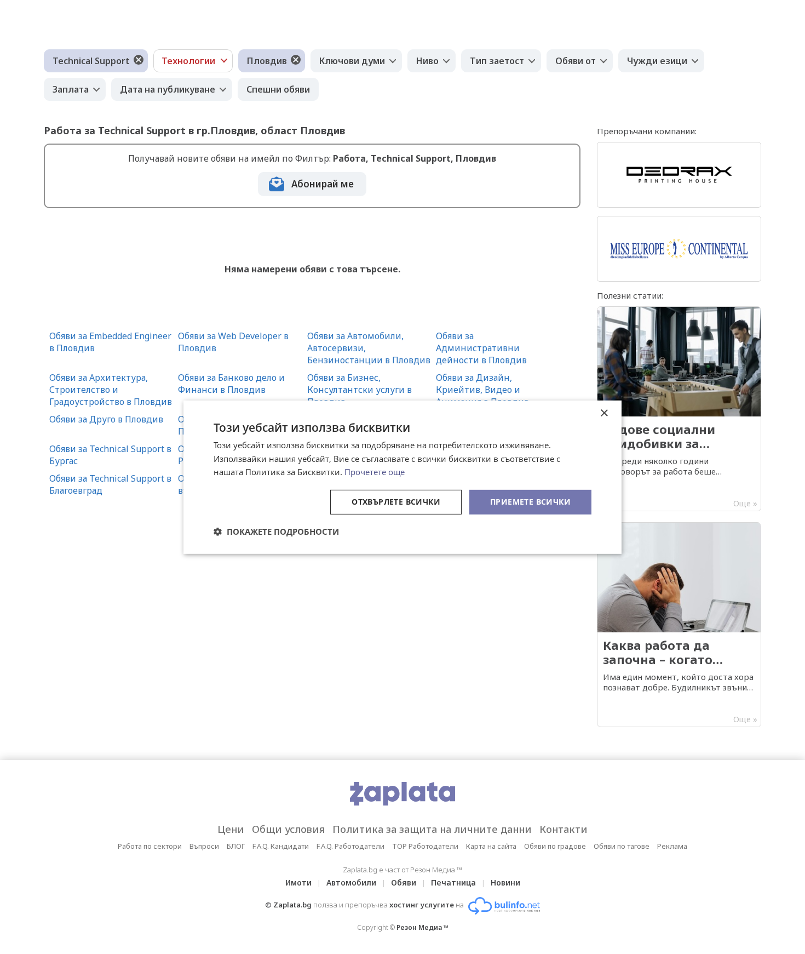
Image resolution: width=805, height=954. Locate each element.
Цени (230, 829)
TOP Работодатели (425, 846)
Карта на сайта (491, 846)
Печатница (453, 882)
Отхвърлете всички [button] (396, 501)
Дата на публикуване (167, 89)
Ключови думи (352, 61)
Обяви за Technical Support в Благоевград (110, 484)
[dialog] (402, 476)
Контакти (563, 829)
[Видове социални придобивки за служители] (679, 409)
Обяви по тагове (621, 846)
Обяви (403, 882)
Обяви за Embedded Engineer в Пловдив (110, 342)
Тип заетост (497, 61)
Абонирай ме (322, 184)
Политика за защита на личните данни (432, 829)
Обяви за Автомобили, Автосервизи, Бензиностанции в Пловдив (368, 348)
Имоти (298, 882)
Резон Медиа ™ (422, 927)
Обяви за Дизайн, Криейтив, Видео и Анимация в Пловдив (482, 390)
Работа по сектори (150, 846)
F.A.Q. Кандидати (280, 846)
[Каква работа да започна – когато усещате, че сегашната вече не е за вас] (679, 625)
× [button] (604, 413)
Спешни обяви (278, 89)
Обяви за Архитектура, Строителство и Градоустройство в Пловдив (110, 390)
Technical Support (91, 61)
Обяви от (575, 61)
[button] (276, 531)
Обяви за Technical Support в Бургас (110, 455)
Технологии (188, 61)
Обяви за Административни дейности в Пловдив (481, 348)
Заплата (71, 89)
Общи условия (288, 829)
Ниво (427, 61)
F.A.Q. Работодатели (350, 846)
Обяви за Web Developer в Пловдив (233, 342)
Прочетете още (374, 471)
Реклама (672, 846)
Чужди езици (657, 61)
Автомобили (351, 882)
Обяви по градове (555, 846)
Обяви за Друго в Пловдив (106, 419)
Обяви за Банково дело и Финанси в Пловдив (231, 384)
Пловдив (267, 61)
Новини (505, 882)
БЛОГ (236, 846)
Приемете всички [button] (530, 501)
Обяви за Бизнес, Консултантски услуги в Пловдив (359, 390)
